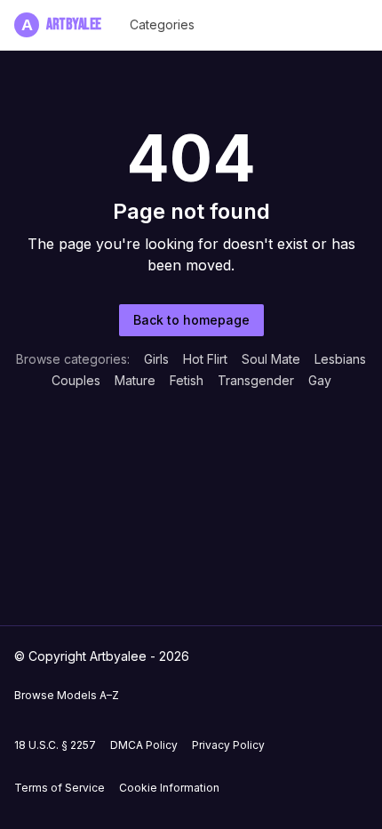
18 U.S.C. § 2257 (55, 745)
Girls (156, 358)
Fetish (186, 380)
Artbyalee (61, 24)
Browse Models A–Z (66, 695)
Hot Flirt (205, 358)
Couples (76, 380)
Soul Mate (271, 358)
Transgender (256, 380)
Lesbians (340, 358)
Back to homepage (191, 319)
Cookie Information (169, 787)
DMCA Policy (144, 745)
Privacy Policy (228, 745)
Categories (162, 24)
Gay (319, 380)
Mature (135, 380)
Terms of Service (59, 787)
